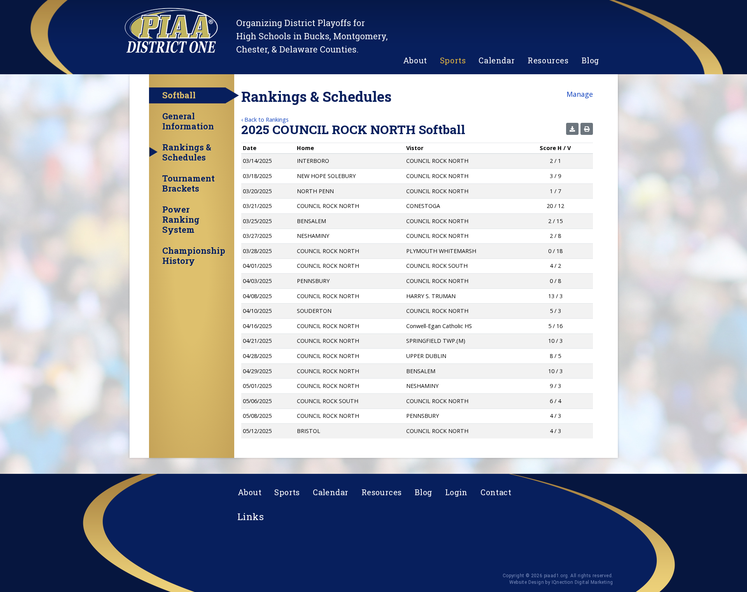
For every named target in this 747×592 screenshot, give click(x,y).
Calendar (497, 60)
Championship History (193, 256)
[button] (572, 129)
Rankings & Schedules (186, 152)
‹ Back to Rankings (265, 119)
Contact (495, 492)
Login (456, 492)
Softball (179, 95)
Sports (453, 60)
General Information (188, 121)
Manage (579, 94)
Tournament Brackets (188, 183)
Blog (590, 60)
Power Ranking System (181, 219)
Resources (548, 60)
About (415, 60)
